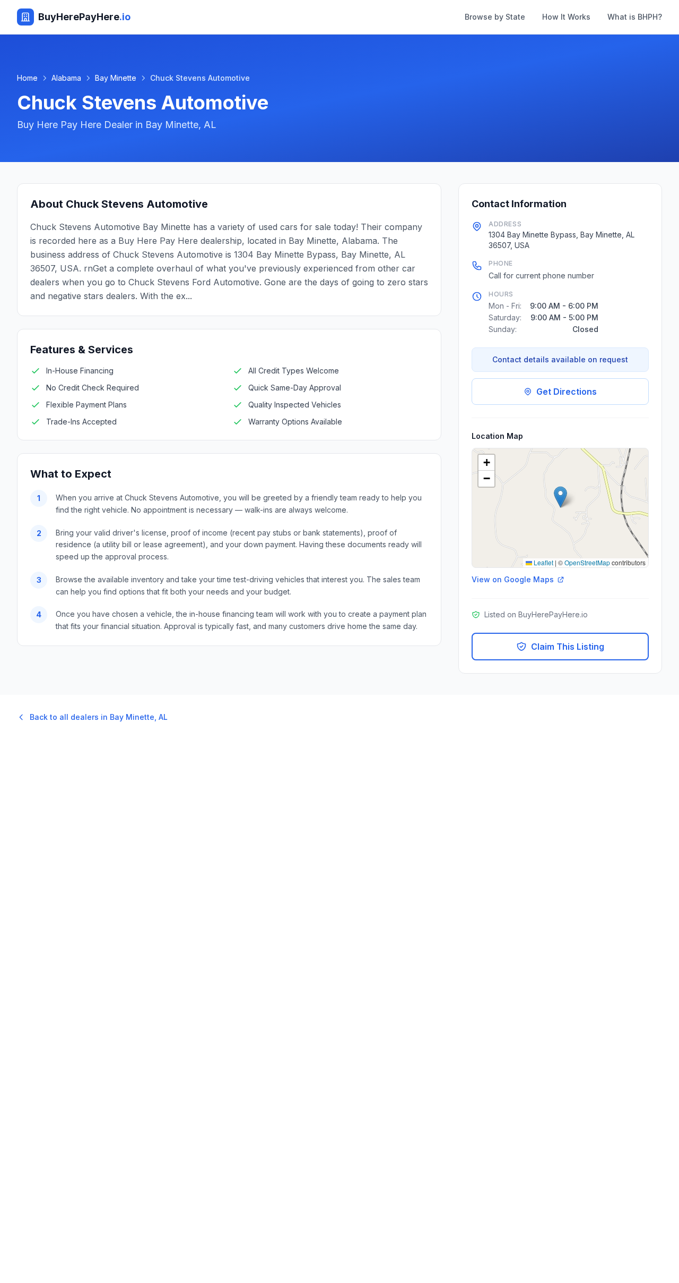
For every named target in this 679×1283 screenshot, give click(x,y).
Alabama (66, 77)
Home (27, 77)
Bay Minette (115, 77)
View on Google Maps (513, 579)
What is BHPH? (634, 16)
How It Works (566, 16)
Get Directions (566, 391)
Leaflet (542, 562)
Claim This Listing (567, 646)
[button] (560, 497)
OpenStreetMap (587, 562)
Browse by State (495, 16)
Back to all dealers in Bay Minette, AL (99, 716)
